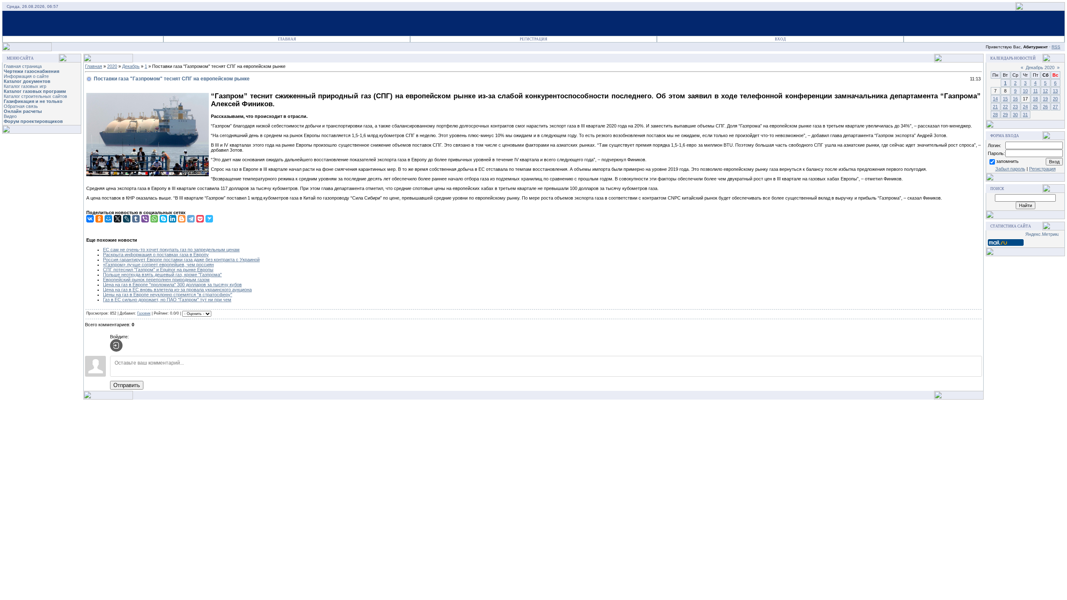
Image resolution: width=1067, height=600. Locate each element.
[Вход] (116, 345)
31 (1025, 114)
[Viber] (145, 218)
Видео (10, 116)
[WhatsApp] (154, 218)
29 (1005, 114)
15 (1005, 98)
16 (1015, 98)
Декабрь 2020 (1040, 67)
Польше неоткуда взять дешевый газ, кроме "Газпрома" (162, 274)
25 (1035, 106)
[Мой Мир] (108, 218)
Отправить (126, 385)
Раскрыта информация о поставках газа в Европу (156, 254)
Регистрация (533, 39)
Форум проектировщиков (33, 121)
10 (1025, 90)
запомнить (1007, 161)
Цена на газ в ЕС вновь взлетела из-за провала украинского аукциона (177, 289)
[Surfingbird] (209, 218)
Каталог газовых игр (25, 86)
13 (1055, 90)
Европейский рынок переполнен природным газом (156, 279)
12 (1045, 90)
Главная (287, 39)
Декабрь (131, 66)
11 (1035, 90)
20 (1055, 98)
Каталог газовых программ (35, 91)
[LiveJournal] (126, 218)
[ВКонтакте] (90, 218)
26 (1045, 106)
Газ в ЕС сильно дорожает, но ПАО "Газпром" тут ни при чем (167, 299)
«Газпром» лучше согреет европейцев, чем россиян (158, 264)
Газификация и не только (33, 101)
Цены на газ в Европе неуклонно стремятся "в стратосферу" (167, 294)
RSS (1056, 47)
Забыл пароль (1010, 168)
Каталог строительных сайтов (35, 96)
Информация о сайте (26, 76)
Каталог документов (27, 81)
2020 (112, 66)
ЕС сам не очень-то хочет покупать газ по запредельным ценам (171, 249)
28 (995, 114)
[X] (117, 218)
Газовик (143, 313)
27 (1055, 106)
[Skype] (163, 218)
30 (1015, 114)
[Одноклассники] (99, 218)
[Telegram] (191, 218)
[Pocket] (200, 218)
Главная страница (23, 66)
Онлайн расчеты (23, 111)
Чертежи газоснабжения (31, 71)
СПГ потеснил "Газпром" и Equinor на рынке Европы (158, 269)
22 (1005, 106)
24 (1025, 106)
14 (995, 98)
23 (1015, 106)
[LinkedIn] (172, 218)
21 (995, 106)
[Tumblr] (136, 218)
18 (1035, 98)
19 (1045, 98)
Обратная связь (21, 106)
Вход (780, 39)
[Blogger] (181, 218)
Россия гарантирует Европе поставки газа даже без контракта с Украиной (181, 259)
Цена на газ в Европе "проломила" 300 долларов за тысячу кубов (172, 284)
